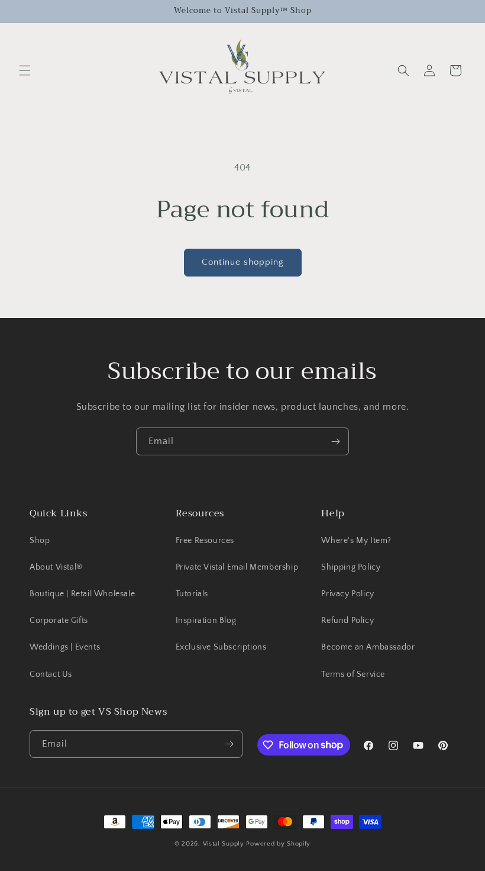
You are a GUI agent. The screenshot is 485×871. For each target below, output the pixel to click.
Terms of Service (353, 674)
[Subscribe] (335, 441)
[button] (25, 70)
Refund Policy (347, 620)
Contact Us (51, 674)
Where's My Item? (356, 540)
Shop (40, 540)
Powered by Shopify (278, 843)
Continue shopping (243, 262)
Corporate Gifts (59, 620)
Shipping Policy (350, 567)
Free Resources (205, 540)
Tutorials (192, 594)
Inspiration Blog (206, 620)
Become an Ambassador (368, 647)
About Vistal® (56, 567)
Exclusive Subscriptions (221, 647)
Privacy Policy (347, 594)
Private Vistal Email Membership (237, 567)
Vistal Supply (225, 843)
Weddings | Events (65, 647)
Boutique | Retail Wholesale (82, 594)
